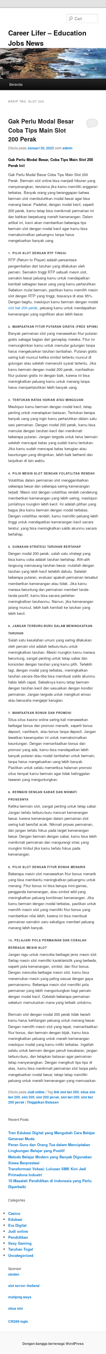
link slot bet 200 (66, 1091)
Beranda (16, 84)
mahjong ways (19, 1296)
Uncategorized (20, 1255)
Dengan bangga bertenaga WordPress (53, 1343)
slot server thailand (23, 1285)
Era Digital (17, 1225)
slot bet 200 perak (23, 307)
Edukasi (15, 1219)
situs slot (15, 1308)
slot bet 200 (70, 1097)
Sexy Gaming (20, 1243)
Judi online (36, 1091)
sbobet (13, 1274)
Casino (14, 1213)
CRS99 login (18, 1321)
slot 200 (28, 1097)
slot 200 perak (47, 1097)
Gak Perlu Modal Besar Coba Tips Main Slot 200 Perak (41, 130)
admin (67, 148)
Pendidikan (18, 1237)
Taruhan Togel (20, 1249)
